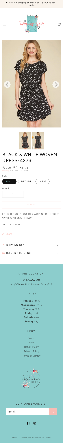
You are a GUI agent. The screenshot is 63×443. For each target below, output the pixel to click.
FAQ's (32, 342)
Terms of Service (31, 356)
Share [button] (9, 234)
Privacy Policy (31, 351)
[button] (4, 24)
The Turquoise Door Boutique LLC (29, 437)
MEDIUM (26, 181)
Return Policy (31, 347)
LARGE (42, 181)
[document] (31, 84)
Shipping (5, 171)
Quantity (6, 188)
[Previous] (7, 84)
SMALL (9, 181)
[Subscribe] (53, 411)
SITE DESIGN (47, 437)
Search (31, 338)
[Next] (55, 84)
